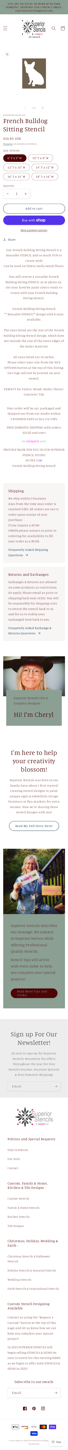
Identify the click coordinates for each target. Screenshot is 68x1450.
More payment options (34, 230)
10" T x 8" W (40, 158)
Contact (13, 1168)
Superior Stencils (22, 1440)
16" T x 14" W (17, 176)
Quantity (8, 185)
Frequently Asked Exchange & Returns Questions (30, 630)
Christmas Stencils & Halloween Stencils (29, 1259)
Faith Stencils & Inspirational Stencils (33, 1288)
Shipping (7, 144)
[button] (5, 28)
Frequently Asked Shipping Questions (28, 552)
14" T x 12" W (45, 167)
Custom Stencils (18, 1198)
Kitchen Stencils (19, 1216)
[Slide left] (25, 108)
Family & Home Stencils (24, 1207)
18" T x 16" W (45, 176)
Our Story (14, 1159)
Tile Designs (16, 1226)
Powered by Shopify (39, 1440)
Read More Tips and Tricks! (32, 993)
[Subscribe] (55, 1086)
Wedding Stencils (19, 1279)
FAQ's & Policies (18, 1150)
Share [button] (11, 239)
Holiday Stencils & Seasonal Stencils (32, 1270)
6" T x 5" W (15, 158)
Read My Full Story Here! (34, 826)
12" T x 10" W (17, 167)
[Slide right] (43, 108)
